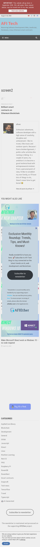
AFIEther (9, 295)
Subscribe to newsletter (20, 275)
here (8, 298)
